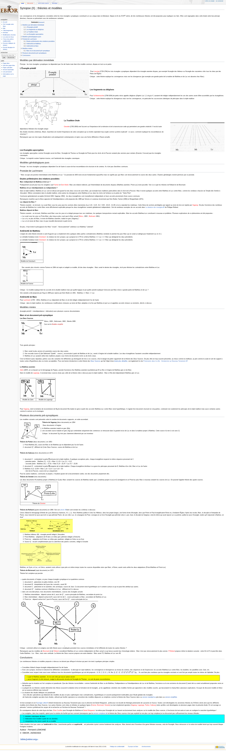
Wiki (4, 28)
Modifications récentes (9, 35)
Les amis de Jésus (8, 37)
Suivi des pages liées (9, 65)
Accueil (5, 22)
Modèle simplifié (57, 324)
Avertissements (146, 746)
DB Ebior (5, 32)
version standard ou (149, 697)
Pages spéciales (7, 67)
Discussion (30, 3)
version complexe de (100, 713)
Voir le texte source (43, 3)
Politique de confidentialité (117, 746)
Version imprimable (8, 69)
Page (22, 3)
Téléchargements (8, 30)
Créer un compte (209, 1)
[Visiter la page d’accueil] (9, 9)
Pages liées (6, 63)
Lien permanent (7, 71)
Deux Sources (95, 361)
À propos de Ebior (133, 746)
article (62, 510)
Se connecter (219, 1)
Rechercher (4, 52)
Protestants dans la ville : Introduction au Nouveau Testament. (164, 361)
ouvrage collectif (42, 703)
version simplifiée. (171, 697)
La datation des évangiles (154, 207)
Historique (54, 3)
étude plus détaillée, (121, 361)
